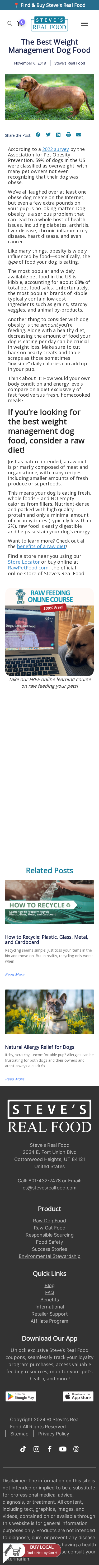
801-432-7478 (45, 1180)
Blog (50, 1285)
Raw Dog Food (49, 1220)
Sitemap (19, 1433)
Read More (14, 974)
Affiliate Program (49, 1321)
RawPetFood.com (28, 567)
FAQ (49, 1292)
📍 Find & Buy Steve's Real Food (49, 5)
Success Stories (49, 1249)
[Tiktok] (23, 1449)
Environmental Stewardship (50, 1256)
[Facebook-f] (49, 1449)
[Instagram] (36, 1449)
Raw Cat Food (49, 1228)
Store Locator (24, 561)
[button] (38, 134)
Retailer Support (49, 1314)
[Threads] (76, 1449)
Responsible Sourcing (50, 1235)
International (49, 1307)
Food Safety (49, 1242)
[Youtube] (62, 1449)
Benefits (49, 1299)
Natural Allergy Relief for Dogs (39, 1047)
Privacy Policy (53, 1433)
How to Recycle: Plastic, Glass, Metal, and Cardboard (46, 939)
